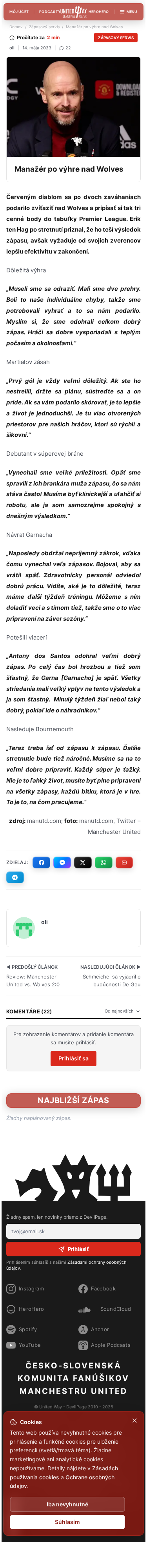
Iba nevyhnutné (67, 1504)
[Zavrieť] (134, 1420)
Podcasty (49, 11)
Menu (132, 11)
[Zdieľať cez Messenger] (62, 862)
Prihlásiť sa (73, 1058)
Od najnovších (119, 1011)
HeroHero (99, 11)
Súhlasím (67, 1521)
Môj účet (19, 11)
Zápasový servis (44, 26)
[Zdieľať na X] (83, 862)
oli (12, 48)
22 (68, 48)
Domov (16, 26)
